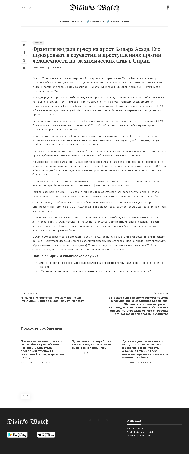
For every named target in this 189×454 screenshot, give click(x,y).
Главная (64, 21)
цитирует (154, 140)
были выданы (81, 97)
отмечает (139, 196)
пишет (86, 166)
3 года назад (38, 68)
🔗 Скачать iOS (95, 21)
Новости (77, 21)
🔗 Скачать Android (118, 21)
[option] (43, 351)
